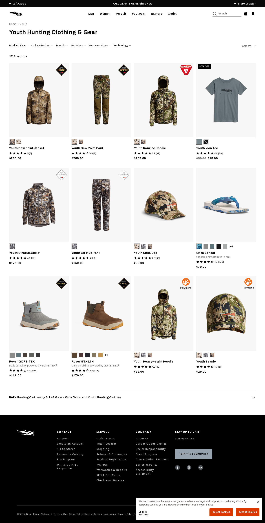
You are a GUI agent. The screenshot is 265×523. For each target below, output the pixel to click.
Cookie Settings (144, 513)
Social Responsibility (151, 449)
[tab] (132, 397)
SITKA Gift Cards (108, 475)
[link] (39, 112)
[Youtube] (201, 468)
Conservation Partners (152, 459)
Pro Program (66, 459)
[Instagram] (190, 468)
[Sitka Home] (48, 14)
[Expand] (253, 397)
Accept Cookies (248, 512)
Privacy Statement (42, 514)
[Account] (253, 14)
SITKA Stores (66, 449)
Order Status (105, 438)
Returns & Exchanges (111, 454)
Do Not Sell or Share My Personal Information (92, 514)
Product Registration (111, 459)
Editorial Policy (146, 464)
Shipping (102, 449)
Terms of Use (60, 514)
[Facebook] (178, 468)
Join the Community (194, 453)
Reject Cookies (221, 512)
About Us (142, 438)
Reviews (102, 464)
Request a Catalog (70, 454)
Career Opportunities (151, 443)
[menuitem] (91, 14)
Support (63, 438)
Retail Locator (106, 443)
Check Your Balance (110, 480)
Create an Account (70, 443)
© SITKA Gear (24, 514)
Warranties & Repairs (111, 470)
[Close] (258, 502)
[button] (249, 46)
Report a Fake (125, 514)
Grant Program (146, 454)
